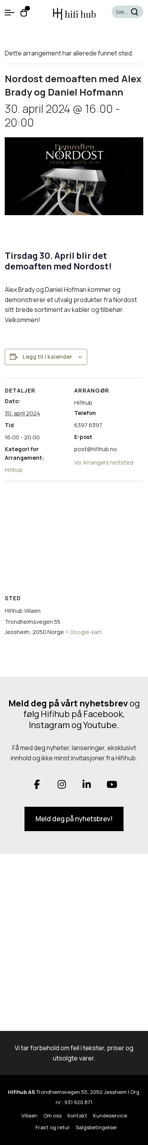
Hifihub (14, 470)
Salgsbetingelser (96, 1127)
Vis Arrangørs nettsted (103, 462)
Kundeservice (110, 1115)
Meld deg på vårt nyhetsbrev (68, 703)
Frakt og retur (53, 1127)
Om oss (52, 1115)
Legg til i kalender (47, 356)
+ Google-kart (83, 632)
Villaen (29, 1115)
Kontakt (77, 1115)
